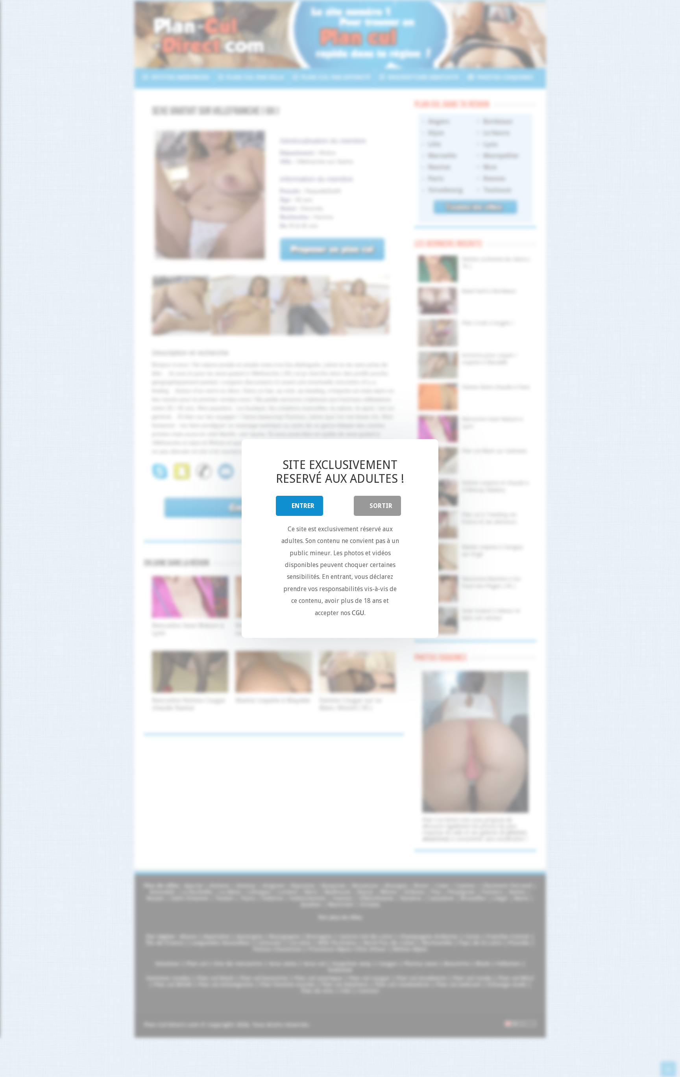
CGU (358, 613)
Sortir (381, 506)
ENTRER (303, 506)
